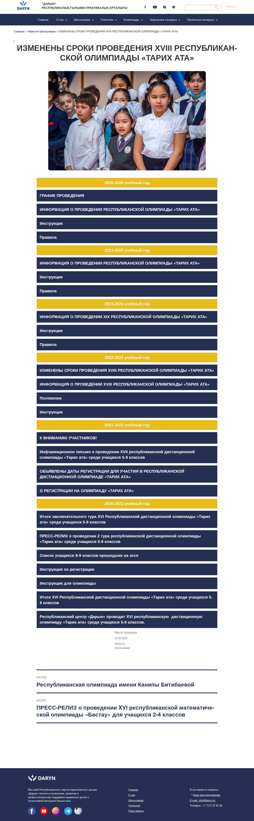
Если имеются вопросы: (204, 789)
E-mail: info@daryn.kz (203, 800)
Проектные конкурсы (200, 19)
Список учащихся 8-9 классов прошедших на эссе (89, 555)
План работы (136, 811)
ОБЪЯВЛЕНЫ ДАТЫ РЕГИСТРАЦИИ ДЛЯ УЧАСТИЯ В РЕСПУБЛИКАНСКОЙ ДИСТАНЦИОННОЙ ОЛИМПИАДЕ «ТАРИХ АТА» (112, 474)
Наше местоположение (206, 795)
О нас (60, 19)
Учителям (107, 19)
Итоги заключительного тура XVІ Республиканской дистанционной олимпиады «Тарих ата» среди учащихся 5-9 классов (125, 519)
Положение (51, 398)
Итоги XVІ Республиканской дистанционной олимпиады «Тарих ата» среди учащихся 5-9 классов (126, 600)
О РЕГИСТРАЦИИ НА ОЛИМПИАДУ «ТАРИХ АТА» (87, 491)
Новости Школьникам (42, 31)
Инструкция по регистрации (67, 569)
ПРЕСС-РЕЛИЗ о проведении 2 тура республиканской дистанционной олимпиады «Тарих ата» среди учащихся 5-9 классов (120, 539)
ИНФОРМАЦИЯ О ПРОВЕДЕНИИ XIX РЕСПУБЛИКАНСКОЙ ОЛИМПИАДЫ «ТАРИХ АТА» (123, 317)
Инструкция (51, 223)
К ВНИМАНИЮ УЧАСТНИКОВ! (68, 438)
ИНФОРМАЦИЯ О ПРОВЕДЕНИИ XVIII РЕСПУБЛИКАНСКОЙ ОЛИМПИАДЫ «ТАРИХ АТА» (125, 384)
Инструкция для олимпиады (68, 583)
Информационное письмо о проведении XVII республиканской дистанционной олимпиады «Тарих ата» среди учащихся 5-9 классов (117, 455)
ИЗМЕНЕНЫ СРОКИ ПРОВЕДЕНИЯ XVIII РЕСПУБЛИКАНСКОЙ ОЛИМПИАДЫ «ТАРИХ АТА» (127, 370)
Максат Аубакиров (126, 632)
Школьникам (82, 19)
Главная (43, 19)
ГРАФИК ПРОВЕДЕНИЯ (62, 195)
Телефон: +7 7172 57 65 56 (206, 805)
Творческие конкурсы (163, 19)
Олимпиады (131, 19)
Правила (48, 237)
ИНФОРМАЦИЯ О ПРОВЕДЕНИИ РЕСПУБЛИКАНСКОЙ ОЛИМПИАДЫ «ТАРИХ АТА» (120, 209)
